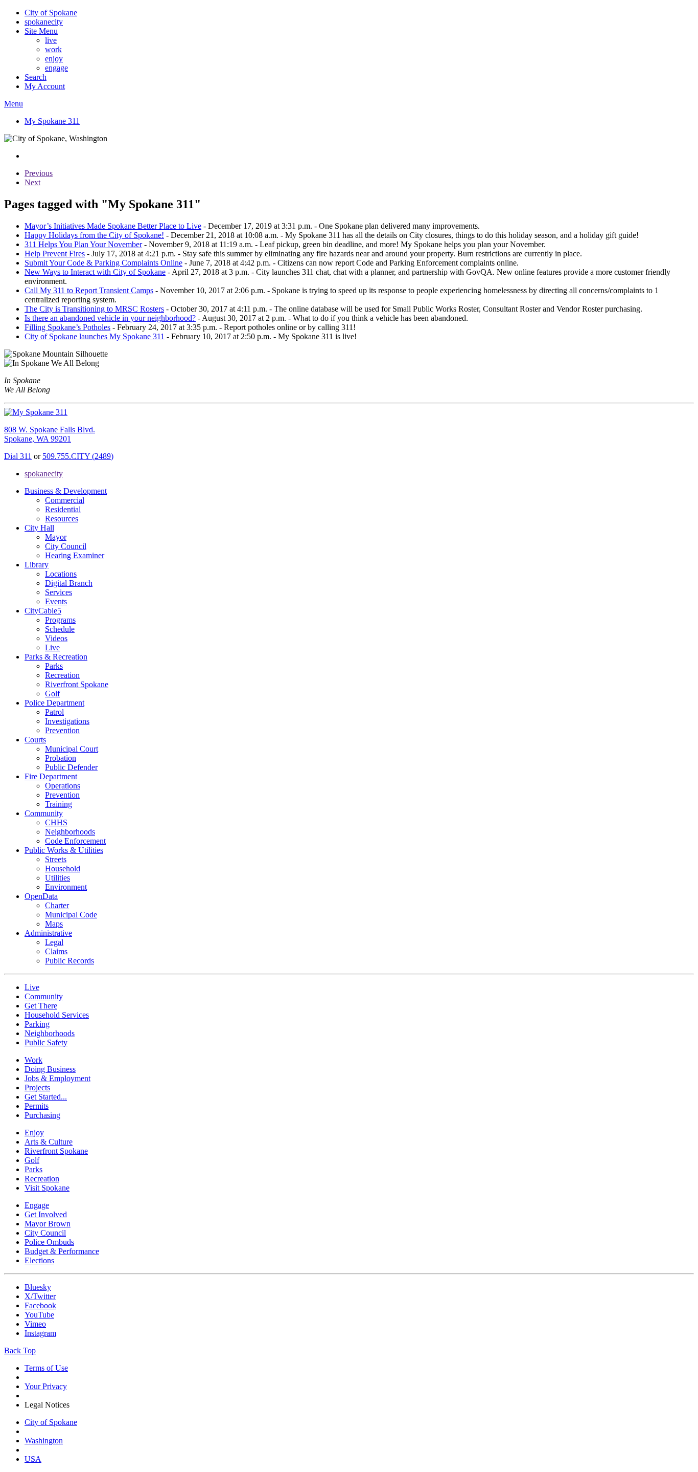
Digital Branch (68, 583)
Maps (54, 923)
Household (62, 868)
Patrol (54, 712)
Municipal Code (71, 914)
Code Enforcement (75, 841)
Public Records (69, 960)
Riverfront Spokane (76, 684)
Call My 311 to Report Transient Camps (89, 290)
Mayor (55, 537)
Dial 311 (18, 456)
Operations (62, 785)
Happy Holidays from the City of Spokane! (94, 235)
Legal (54, 942)
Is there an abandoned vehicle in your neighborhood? (110, 318)
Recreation (62, 675)
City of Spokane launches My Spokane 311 (95, 336)
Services (58, 592)
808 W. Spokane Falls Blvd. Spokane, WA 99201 (49, 434)
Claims (56, 951)
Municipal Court (71, 748)
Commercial (64, 500)
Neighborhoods (70, 831)
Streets (55, 859)
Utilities (57, 877)
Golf (52, 693)
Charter (57, 905)
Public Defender (71, 767)
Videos (56, 638)
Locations (61, 573)
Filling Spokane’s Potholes (67, 327)
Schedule (60, 629)
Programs (60, 620)
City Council (65, 546)
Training (58, 804)
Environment (66, 887)
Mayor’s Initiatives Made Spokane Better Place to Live (113, 226)
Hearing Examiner (74, 555)
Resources (61, 518)
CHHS (56, 822)
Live (52, 647)
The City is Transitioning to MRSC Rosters (94, 308)
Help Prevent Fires (55, 253)
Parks (54, 666)
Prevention (62, 730)
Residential (63, 509)
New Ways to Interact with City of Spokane (95, 272)
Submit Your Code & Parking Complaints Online (103, 262)
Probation (60, 758)
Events (56, 601)
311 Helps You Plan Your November (83, 244)
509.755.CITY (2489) (77, 456)
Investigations (67, 721)
